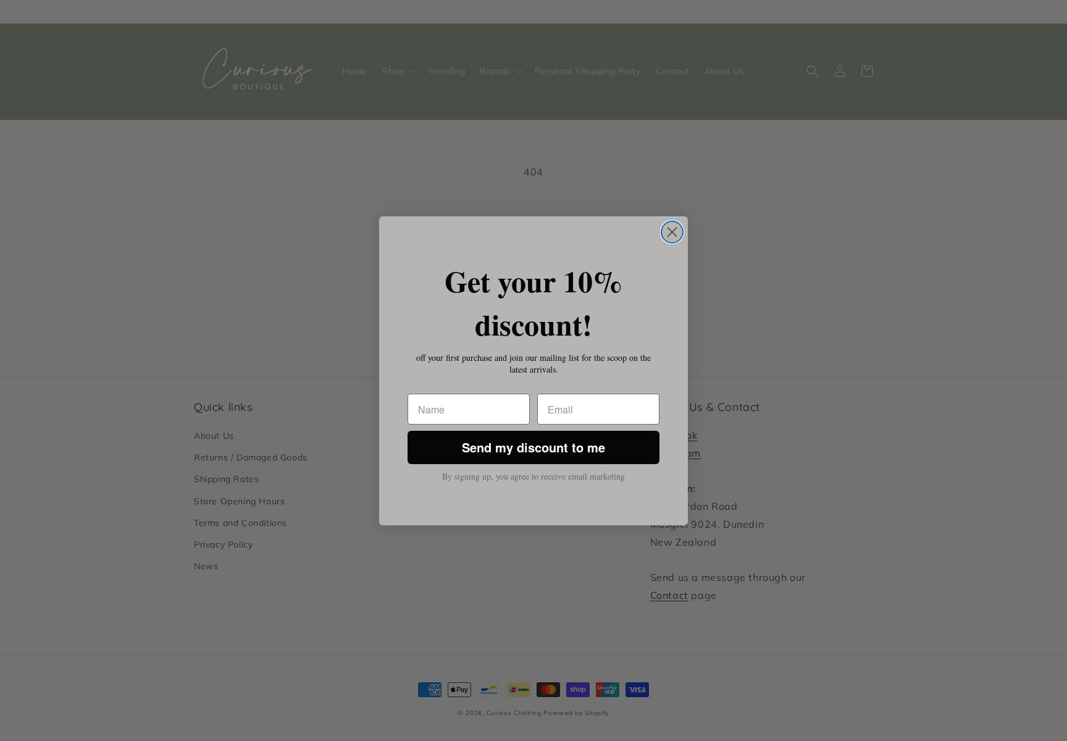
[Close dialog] (672, 232)
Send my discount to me (533, 447)
